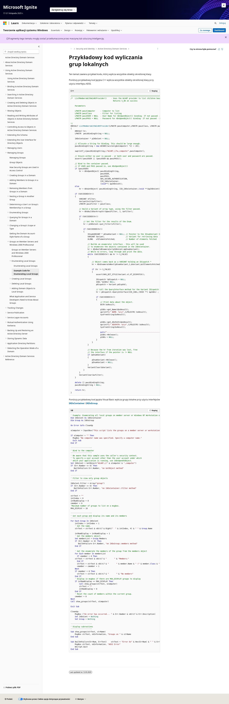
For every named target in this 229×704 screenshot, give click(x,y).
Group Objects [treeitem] (16, 162)
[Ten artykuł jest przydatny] (219, 49)
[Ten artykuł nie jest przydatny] (222, 49)
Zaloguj (222, 23)
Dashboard (219, 30)
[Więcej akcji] (157, 49)
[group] (114, 244)
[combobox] (21, 52)
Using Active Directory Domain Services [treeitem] (20, 80)
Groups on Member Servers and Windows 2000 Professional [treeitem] (24, 252)
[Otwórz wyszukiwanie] (215, 23)
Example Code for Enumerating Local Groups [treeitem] (26, 272)
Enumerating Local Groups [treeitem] (26, 266)
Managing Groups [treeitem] (18, 157)
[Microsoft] (5, 23)
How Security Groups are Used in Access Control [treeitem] (24, 169)
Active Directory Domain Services (112, 48)
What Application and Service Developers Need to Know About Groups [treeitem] (24, 299)
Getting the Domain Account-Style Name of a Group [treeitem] (22, 235)
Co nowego (205, 30)
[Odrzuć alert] (224, 5)
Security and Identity (85, 48)
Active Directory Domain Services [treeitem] (19, 57)
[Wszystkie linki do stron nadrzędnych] (71, 49)
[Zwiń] (39, 46)
